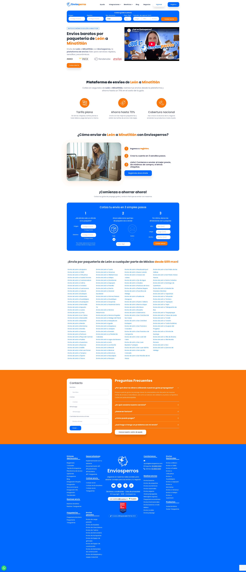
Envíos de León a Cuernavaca (78, 288)
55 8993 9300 (156, 466)
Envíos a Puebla (171, 468)
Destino (89, 15)
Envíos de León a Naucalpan (106, 356)
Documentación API (93, 466)
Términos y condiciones (115, 491)
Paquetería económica (152, 499)
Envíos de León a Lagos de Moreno (108, 339)
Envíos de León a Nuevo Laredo (136, 272)
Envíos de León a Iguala (104, 323)
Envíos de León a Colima (76, 283)
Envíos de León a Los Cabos (77, 315)
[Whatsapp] (4, 568)
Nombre (72, 387)
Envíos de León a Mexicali (105, 348)
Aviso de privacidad (132, 491)
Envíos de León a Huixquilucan (106, 321)
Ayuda (102, 4)
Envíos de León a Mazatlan (77, 321)
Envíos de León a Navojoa (105, 358)
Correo (72, 397)
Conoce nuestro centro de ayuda (130, 432)
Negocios (146, 4)
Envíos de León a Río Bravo (134, 307)
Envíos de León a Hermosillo (77, 304)
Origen (71, 15)
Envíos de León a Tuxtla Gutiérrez (165, 323)
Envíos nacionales (150, 489)
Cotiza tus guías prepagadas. (125, 397)
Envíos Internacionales (152, 502)
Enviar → (75, 428)
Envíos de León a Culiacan (77, 291)
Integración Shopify (74, 482)
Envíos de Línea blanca (94, 527)
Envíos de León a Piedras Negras (136, 288)
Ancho (151, 237)
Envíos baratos (149, 480)
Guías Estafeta (171, 506)
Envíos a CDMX (171, 466)
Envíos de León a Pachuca (77, 334)
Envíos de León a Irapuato (77, 307)
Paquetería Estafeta (74, 517)
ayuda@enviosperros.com (153, 463)
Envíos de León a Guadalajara (78, 299)
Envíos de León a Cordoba (77, 286)
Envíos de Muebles (92, 525)
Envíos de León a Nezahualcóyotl (136, 269)
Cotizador (70, 466)
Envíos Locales (149, 510)
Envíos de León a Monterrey (77, 326)
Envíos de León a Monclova (105, 353)
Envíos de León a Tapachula (163, 294)
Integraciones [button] (114, 4)
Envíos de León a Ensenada (77, 296)
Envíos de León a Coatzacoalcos (79, 280)
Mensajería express (150, 497)
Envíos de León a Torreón (162, 321)
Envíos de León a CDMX (76, 272)
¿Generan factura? (123, 411)
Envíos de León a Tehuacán (163, 296)
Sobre (132, 236)
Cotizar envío (169, 19)
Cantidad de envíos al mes (79, 416)
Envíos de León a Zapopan (105, 283)
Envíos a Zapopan (172, 482)
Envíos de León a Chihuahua (78, 275)
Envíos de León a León (104, 342)
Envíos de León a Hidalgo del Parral (108, 318)
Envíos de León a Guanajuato (78, 302)
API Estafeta (90, 471)
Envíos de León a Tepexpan (163, 302)
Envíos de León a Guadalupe (106, 299)
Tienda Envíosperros (74, 468)
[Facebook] (125, 485)
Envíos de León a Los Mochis (106, 345)
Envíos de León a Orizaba (134, 283)
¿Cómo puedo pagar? (125, 418)
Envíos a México (171, 463)
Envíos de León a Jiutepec (105, 329)
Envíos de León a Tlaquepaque (164, 313)
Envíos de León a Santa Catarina (164, 280)
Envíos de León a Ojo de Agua (135, 280)
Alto (151, 226)
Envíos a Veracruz (172, 490)
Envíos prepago (149, 513)
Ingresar (159, 4)
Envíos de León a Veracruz (105, 272)
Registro (173, 4)
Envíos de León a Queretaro (77, 342)
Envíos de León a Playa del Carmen (80, 337)
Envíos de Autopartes (93, 535)
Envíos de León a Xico (160, 345)
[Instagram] (119, 485)
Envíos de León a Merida (76, 323)
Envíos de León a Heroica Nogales (108, 315)
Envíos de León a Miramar (105, 350)
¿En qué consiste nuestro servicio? (130, 405)
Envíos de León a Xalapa (104, 277)
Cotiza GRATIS (74, 65)
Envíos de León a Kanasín (105, 331)
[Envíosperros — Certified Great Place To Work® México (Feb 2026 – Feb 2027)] (123, 507)
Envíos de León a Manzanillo (77, 318)
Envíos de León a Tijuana (76, 356)
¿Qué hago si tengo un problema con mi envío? (136, 425)
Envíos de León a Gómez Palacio (107, 296)
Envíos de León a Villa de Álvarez (164, 337)
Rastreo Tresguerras (74, 506)
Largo (151, 232)
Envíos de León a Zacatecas (106, 280)
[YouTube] (113, 485)
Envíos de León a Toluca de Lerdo (165, 315)
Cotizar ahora (160, 243)
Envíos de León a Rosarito (134, 310)
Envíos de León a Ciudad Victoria (79, 277)
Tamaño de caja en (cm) (142, 15)
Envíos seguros (149, 491)
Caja (113, 236)
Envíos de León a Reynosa (77, 345)
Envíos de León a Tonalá (161, 318)
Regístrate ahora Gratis (138, 173)
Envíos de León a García (104, 288)
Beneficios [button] (127, 4)
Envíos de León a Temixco (162, 299)
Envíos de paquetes (151, 483)
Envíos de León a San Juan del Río (137, 348)
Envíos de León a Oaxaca (77, 331)
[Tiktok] (131, 485)
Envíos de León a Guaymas (105, 302)
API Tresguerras (91, 474)
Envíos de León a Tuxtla (104, 269)
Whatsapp (73, 407)
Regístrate (70, 463)
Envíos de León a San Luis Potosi (79, 350)
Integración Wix (72, 490)
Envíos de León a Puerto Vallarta (136, 302)
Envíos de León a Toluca (76, 358)
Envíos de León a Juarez (76, 310)
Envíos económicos (150, 486)
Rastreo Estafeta (73, 504)
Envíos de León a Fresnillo (105, 286)
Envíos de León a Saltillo (76, 348)
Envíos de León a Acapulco (77, 269)
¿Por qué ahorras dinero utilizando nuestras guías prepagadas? (144, 388)
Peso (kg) (127, 15)
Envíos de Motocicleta (94, 533)
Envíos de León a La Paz (76, 313)
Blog (137, 4)
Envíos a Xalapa (171, 492)
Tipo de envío (110, 15)
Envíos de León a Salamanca (135, 313)
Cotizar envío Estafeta (94, 485)
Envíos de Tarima (92, 530)
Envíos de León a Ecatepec (77, 294)
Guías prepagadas (150, 494)
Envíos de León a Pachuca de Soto (137, 286)
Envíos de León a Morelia (76, 329)
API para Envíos (91, 469)
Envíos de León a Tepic (161, 304)
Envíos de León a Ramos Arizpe (136, 304)
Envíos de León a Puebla (76, 339)
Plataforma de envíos (74, 471)
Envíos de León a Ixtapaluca (106, 326)
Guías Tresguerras (172, 509)
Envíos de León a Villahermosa (107, 275)
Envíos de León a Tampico (77, 353)
